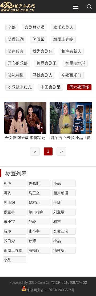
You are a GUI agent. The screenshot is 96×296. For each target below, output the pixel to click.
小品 (57, 183)
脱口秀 (9, 241)
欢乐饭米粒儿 (20, 87)
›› (61, 151)
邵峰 (32, 221)
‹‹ (35, 151)
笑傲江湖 (16, 39)
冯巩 (7, 193)
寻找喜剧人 (43, 75)
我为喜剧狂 (43, 51)
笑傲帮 (39, 39)
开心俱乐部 (18, 63)
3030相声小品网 (17, 6)
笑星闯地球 (75, 63)
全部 (12, 27)
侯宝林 (9, 212)
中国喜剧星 (51, 87)
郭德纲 (9, 202)
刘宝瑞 (59, 212)
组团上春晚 (63, 39)
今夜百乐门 (71, 75)
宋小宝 (9, 221)
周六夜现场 (79, 87)
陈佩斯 (34, 183)
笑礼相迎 (16, 75)
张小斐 (34, 231)
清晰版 (34, 250)
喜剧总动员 (35, 27)
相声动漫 (60, 193)
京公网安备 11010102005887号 (51, 289)
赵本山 (34, 202)
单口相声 (36, 212)
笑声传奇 (16, 51)
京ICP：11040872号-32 (69, 283)
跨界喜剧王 (47, 63)
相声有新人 (71, 51)
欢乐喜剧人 (63, 27)
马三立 (34, 193)
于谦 (57, 202)
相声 (7, 183)
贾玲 (7, 231)
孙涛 (32, 241)
